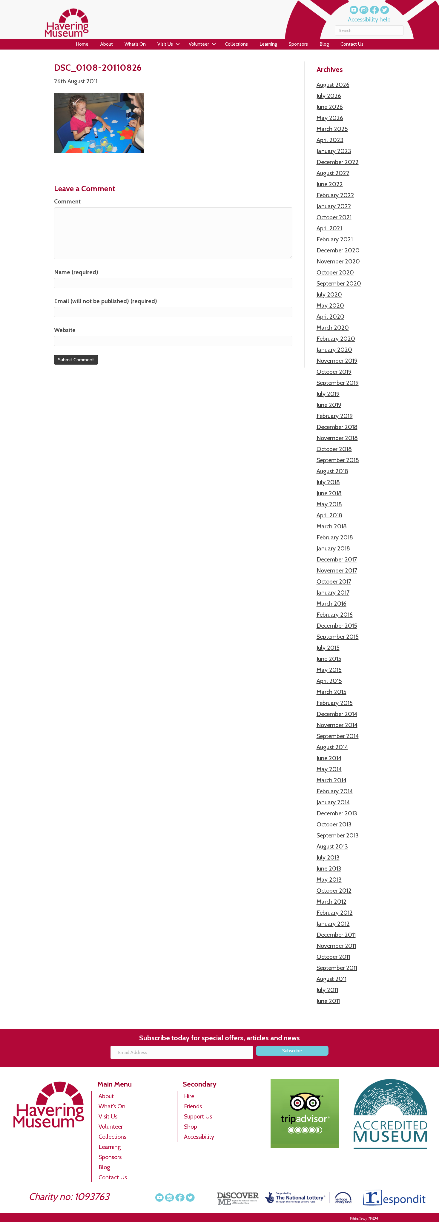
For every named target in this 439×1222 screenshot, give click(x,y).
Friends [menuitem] (193, 1106)
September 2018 (338, 460)
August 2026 (333, 84)
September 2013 (338, 835)
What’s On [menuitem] (135, 44)
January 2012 (333, 923)
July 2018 (328, 482)
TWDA (373, 1218)
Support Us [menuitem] (198, 1116)
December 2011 (336, 934)
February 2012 (335, 912)
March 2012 (331, 901)
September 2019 (338, 382)
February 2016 (335, 614)
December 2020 (338, 250)
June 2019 (329, 404)
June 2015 (329, 658)
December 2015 (337, 625)
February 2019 (335, 415)
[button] (178, 44)
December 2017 (337, 559)
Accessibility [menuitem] (199, 1136)
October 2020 (335, 272)
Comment (67, 201)
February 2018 (335, 537)
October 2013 (334, 824)
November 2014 (337, 725)
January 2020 (334, 349)
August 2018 (332, 471)
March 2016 (331, 603)
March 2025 (332, 128)
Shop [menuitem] (190, 1126)
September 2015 (338, 636)
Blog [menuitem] (324, 44)
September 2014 (338, 736)
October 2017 (334, 581)
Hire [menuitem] (189, 1096)
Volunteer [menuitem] (199, 44)
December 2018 (337, 427)
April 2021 (329, 228)
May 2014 (329, 769)
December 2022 (338, 162)
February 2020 (336, 338)
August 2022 (333, 173)
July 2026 (329, 95)
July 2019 (328, 393)
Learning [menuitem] (268, 44)
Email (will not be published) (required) (105, 301)
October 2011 (333, 956)
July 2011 (327, 989)
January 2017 (333, 592)
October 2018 (334, 449)
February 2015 (335, 702)
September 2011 (337, 967)
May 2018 (329, 504)
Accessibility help (369, 19)
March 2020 (333, 327)
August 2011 (331, 978)
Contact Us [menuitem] (351, 44)
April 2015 (329, 680)
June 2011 (328, 1001)
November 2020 (338, 261)
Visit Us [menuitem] (165, 44)
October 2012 (334, 890)
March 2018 (332, 526)
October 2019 (334, 371)
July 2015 (328, 647)
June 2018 (329, 493)
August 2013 (332, 846)
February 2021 (335, 239)
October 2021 (334, 217)
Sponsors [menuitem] (298, 44)
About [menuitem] (106, 44)
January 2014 (333, 802)
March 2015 (331, 691)
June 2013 (329, 868)
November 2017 (337, 570)
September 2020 (339, 283)
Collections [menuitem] (236, 44)
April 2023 (330, 140)
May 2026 (330, 117)
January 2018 (333, 548)
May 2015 (329, 669)
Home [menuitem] (82, 44)
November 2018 (337, 438)
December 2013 (337, 813)
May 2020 (330, 305)
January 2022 (334, 206)
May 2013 (329, 879)
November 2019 (337, 360)
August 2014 (332, 747)
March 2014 (331, 780)
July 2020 (329, 294)
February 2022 (335, 195)
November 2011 (336, 945)
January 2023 (334, 151)
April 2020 (330, 316)
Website (65, 330)
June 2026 (330, 106)
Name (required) (76, 272)
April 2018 (329, 515)
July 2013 (328, 857)
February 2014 (335, 791)
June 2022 (330, 184)
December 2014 (337, 714)
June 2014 (329, 758)
